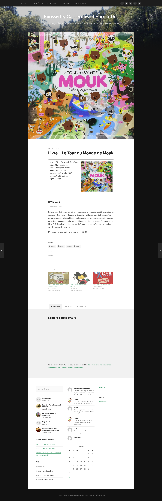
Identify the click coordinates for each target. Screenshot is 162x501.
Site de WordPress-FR (45, 479)
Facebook (102, 387)
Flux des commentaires (46, 475)
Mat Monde (66, 3)
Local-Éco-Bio (38, 3)
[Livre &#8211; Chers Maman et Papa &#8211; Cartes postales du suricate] (58, 278)
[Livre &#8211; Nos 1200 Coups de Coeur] (103, 278)
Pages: (52, 179)
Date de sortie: (55, 173)
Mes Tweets (103, 401)
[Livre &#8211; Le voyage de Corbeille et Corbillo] (80, 278)
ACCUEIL (24, 3)
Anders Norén (99, 495)
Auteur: (52, 165)
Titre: (51, 162)
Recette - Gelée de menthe (45, 448)
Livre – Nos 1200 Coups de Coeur (101, 284)
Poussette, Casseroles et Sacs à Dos (81, 16)
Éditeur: (52, 170)
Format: (52, 176)
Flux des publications (45, 471)
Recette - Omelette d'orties (45, 444)
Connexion (41, 467)
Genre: (52, 168)
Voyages (53, 3)
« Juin (69, 477)
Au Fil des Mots (80, 3)
